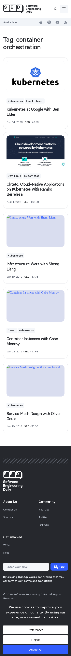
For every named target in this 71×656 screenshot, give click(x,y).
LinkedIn (44, 525)
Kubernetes (15, 101)
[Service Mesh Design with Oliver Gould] (35, 381)
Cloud (12, 330)
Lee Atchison (34, 101)
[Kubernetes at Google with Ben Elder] (35, 76)
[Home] (22, 9)
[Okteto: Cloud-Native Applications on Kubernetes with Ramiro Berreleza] (35, 151)
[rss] (66, 22)
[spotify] (49, 22)
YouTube (44, 509)
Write (6, 545)
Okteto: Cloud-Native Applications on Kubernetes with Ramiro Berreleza (35, 189)
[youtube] (57, 22)
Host (6, 552)
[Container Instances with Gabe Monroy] (35, 306)
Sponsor (8, 517)
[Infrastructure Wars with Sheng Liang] (35, 231)
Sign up (59, 567)
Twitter (43, 517)
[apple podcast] (41, 22)
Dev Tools (14, 176)
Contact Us (10, 509)
